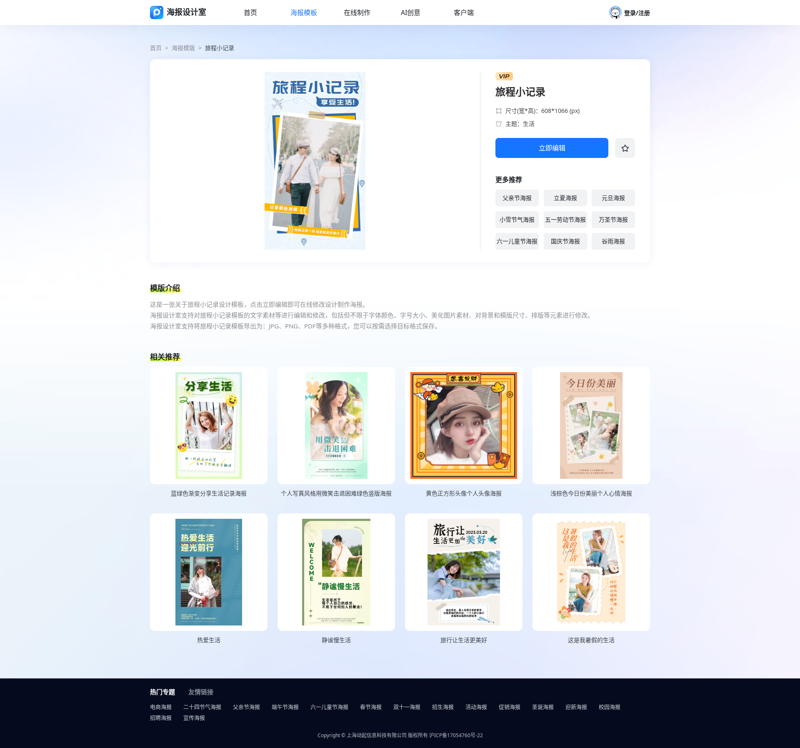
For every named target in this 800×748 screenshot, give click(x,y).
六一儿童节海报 (517, 241)
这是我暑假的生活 (591, 640)
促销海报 (509, 706)
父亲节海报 (517, 198)
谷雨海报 (613, 241)
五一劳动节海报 (565, 219)
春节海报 (371, 706)
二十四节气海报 (202, 706)
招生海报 (443, 706)
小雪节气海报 (517, 219)
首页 (156, 48)
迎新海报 (576, 706)
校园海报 (609, 706)
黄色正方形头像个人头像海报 (464, 493)
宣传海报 (194, 717)
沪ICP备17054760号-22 (456, 735)
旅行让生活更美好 (463, 640)
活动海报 (476, 706)
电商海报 (161, 706)
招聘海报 (161, 717)
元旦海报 (613, 198)
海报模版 (183, 48)
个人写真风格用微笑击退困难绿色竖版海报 (336, 493)
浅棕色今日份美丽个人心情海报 (591, 493)
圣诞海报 (543, 706)
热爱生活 (208, 640)
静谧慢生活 (336, 640)
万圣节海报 (613, 219)
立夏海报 (565, 198)
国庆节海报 (565, 241)
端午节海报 (285, 706)
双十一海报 (406, 706)
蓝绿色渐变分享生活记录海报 (209, 493)
